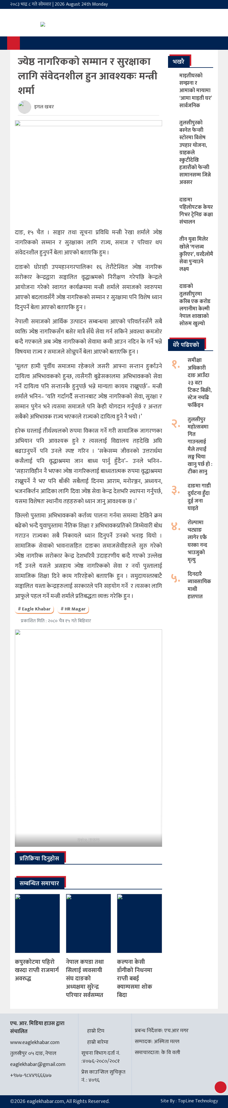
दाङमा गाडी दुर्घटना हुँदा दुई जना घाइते (199, 497)
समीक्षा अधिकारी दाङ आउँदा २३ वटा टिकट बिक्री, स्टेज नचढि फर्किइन (200, 383)
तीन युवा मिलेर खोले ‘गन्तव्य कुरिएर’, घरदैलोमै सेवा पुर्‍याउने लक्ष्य (196, 254)
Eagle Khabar (36, 609)
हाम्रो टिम (95, 1031)
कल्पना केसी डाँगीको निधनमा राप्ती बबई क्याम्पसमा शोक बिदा (134, 978)
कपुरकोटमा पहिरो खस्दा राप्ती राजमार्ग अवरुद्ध (37, 970)
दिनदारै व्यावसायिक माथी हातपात (199, 585)
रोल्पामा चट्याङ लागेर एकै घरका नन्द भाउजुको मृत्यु (197, 541)
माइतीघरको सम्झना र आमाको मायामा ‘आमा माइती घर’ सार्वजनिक (195, 90)
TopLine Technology (198, 1101)
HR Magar (75, 609)
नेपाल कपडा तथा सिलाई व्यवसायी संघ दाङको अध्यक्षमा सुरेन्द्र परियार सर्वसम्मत (85, 978)
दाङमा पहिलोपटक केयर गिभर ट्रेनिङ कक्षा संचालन (196, 211)
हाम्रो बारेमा (97, 1042)
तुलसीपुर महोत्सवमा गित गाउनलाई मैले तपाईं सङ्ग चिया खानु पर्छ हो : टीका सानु (200, 445)
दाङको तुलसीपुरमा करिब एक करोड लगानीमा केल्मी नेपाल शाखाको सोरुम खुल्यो (194, 305)
